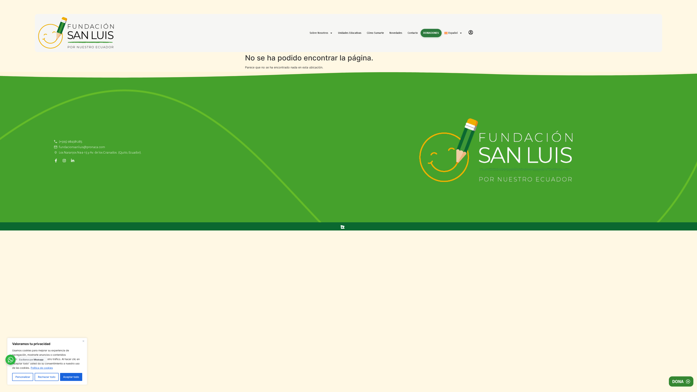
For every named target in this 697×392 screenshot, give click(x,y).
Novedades (395, 32)
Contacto (413, 32)
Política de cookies (42, 367)
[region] (47, 361)
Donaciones (431, 32)
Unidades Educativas (349, 32)
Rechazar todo (46, 376)
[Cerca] (83, 341)
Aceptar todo (71, 376)
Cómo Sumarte (375, 32)
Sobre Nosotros (319, 32)
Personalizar (22, 376)
